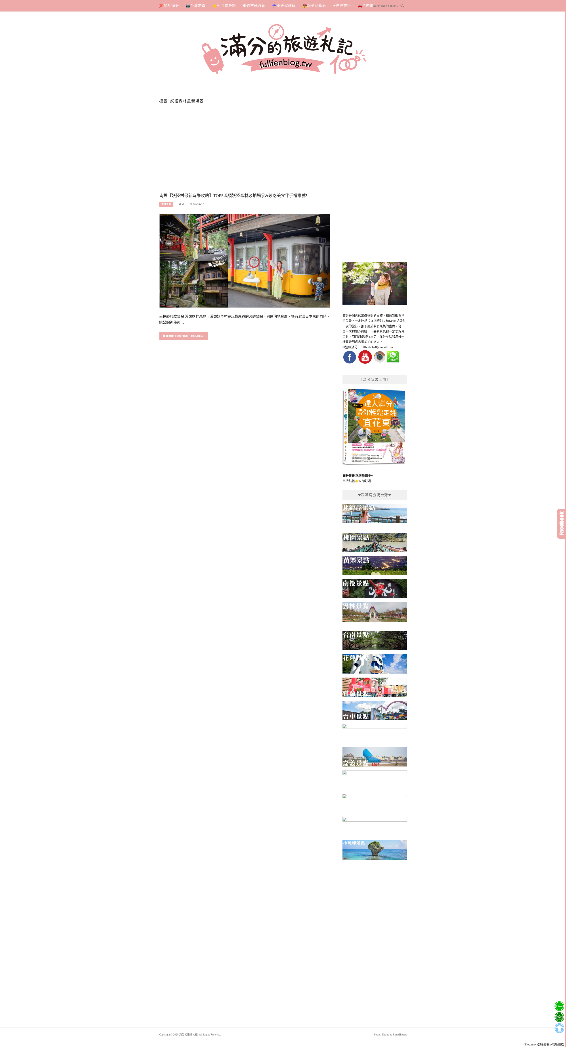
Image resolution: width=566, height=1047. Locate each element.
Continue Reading (190, 336)
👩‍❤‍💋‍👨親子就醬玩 (314, 6)
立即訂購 (365, 481)
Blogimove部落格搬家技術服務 (544, 1044)
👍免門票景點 (224, 6)
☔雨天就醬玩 (284, 6)
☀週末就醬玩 (254, 6)
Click (561, 524)
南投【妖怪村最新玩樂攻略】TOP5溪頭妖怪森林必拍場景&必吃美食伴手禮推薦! (233, 195)
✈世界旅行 (342, 6)
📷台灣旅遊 (196, 6)
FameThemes (400, 1034)
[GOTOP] (559, 1028)
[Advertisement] (245, 155)
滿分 (181, 204)
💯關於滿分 (169, 6)
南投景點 (166, 204)
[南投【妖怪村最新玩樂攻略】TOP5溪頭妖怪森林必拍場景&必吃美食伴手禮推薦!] (245, 260)
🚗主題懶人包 (369, 6)
